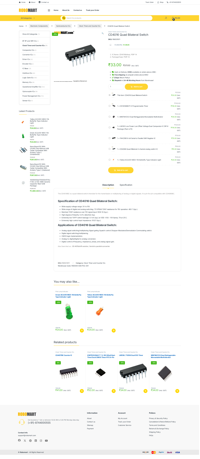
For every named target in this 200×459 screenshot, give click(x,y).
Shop (161, 2)
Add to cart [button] (82, 331)
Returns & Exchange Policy (159, 429)
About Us (65, 10)
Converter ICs (28, 55)
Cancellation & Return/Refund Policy (162, 422)
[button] (103, 33)
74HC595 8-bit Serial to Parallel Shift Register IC (137, 138)
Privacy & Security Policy (158, 418)
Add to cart (138, 87)
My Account (122, 418)
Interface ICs (28, 73)
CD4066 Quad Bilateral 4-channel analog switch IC (139, 149)
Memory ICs (28, 82)
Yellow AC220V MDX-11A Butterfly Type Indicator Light (140, 160)
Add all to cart (122, 170)
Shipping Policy (155, 432)
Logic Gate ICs (29, 78)
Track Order (149, 2)
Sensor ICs (27, 101)
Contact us (45, 2)
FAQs (151, 435)
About (33, 2)
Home (23, 2)
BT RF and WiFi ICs (30, 41)
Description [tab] (108, 185)
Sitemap (90, 425)
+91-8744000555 (175, 2)
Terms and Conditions (157, 425)
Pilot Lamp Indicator (61, 291)
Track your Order (92, 10)
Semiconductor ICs (63, 26)
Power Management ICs (33, 96)
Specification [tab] (126, 185)
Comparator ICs (29, 50)
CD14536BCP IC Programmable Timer (134, 106)
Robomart (24, 452)
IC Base (26, 68)
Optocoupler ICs (30, 91)
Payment (90, 429)
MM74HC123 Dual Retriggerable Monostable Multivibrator (141, 117)
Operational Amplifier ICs (33, 87)
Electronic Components (39, 26)
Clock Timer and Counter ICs (89, 26)
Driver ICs (27, 59)
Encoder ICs (28, 64)
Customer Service (124, 425)
